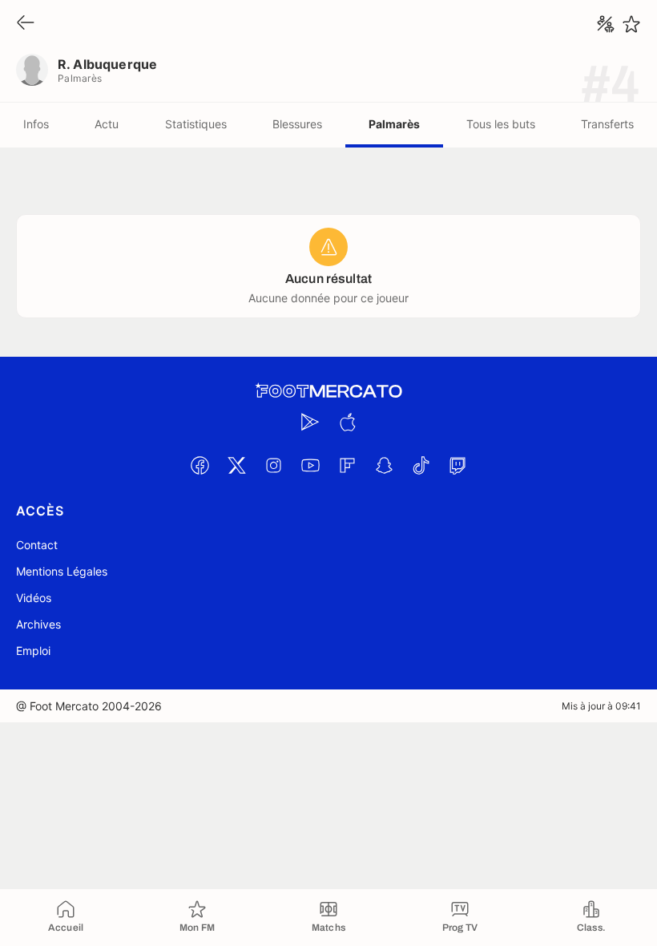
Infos (36, 124)
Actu (107, 124)
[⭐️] (631, 24)
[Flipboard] (347, 465)
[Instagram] (273, 465)
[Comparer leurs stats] (605, 24)
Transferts (607, 124)
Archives (38, 624)
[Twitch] (457, 465)
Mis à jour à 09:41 (601, 706)
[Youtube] (310, 465)
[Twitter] (236, 465)
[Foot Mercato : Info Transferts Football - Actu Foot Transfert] (328, 391)
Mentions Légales (61, 571)
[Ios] (347, 422)
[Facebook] (199, 465)
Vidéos (33, 597)
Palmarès (394, 124)
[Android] (310, 422)
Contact (37, 545)
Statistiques (196, 124)
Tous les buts (500, 124)
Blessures (297, 124)
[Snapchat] (384, 465)
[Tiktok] (421, 465)
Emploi (33, 650)
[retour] (25, 23)
